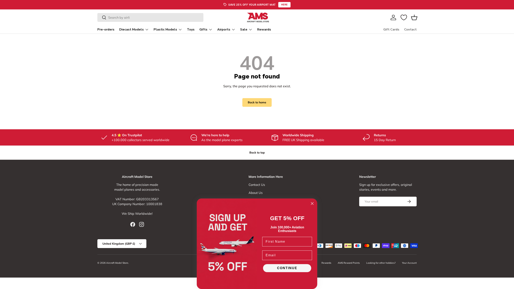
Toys (191, 29)
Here (284, 4)
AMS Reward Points (349, 262)
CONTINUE (287, 268)
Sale (243, 29)
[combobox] (150, 17)
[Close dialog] (312, 203)
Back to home (257, 102)
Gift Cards (391, 29)
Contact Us (257, 185)
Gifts (203, 29)
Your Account (409, 262)
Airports (223, 29)
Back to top (257, 152)
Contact (410, 29)
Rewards (264, 29)
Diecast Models (131, 29)
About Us (256, 193)
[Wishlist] (404, 17)
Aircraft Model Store (117, 262)
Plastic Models (165, 29)
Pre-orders (105, 29)
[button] (414, 17)
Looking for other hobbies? (381, 262)
